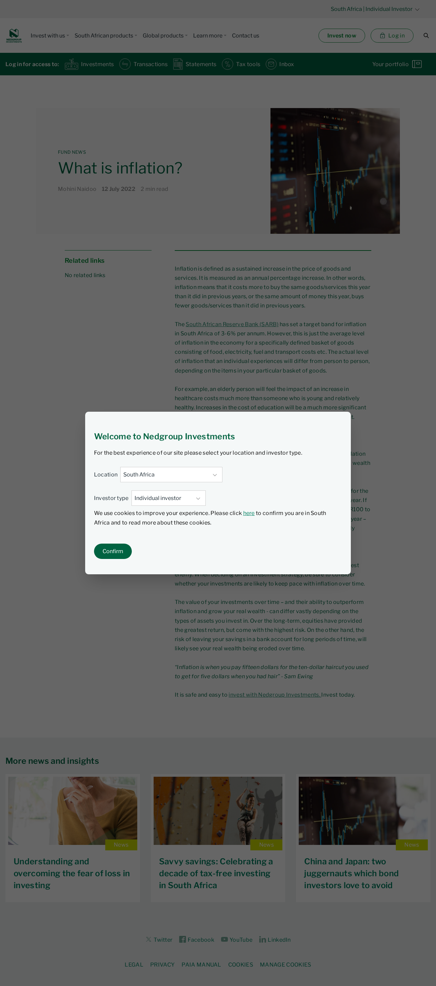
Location (106, 474)
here (249, 513)
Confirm (113, 551)
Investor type (111, 498)
